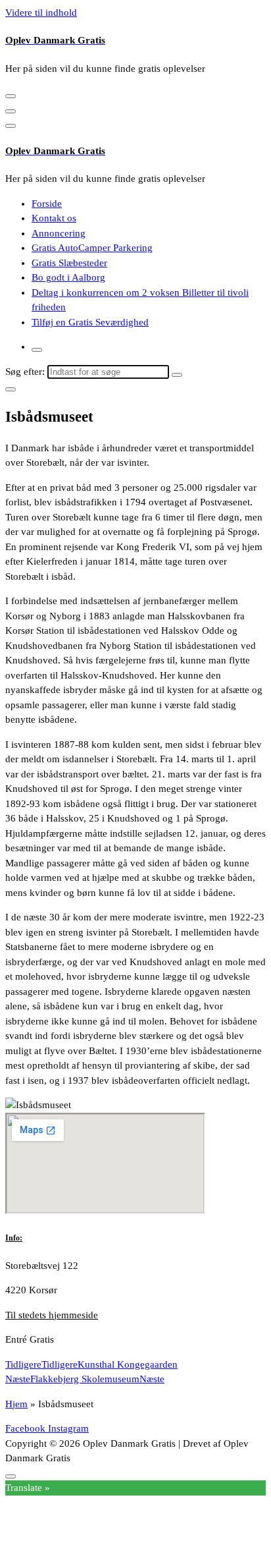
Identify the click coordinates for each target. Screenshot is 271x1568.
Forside (47, 203)
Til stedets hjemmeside (51, 1315)
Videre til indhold (41, 12)
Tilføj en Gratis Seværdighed (90, 322)
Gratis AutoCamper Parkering (92, 247)
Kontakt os (54, 218)
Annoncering (59, 233)
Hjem (16, 1404)
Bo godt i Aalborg (68, 277)
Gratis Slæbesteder (69, 263)
